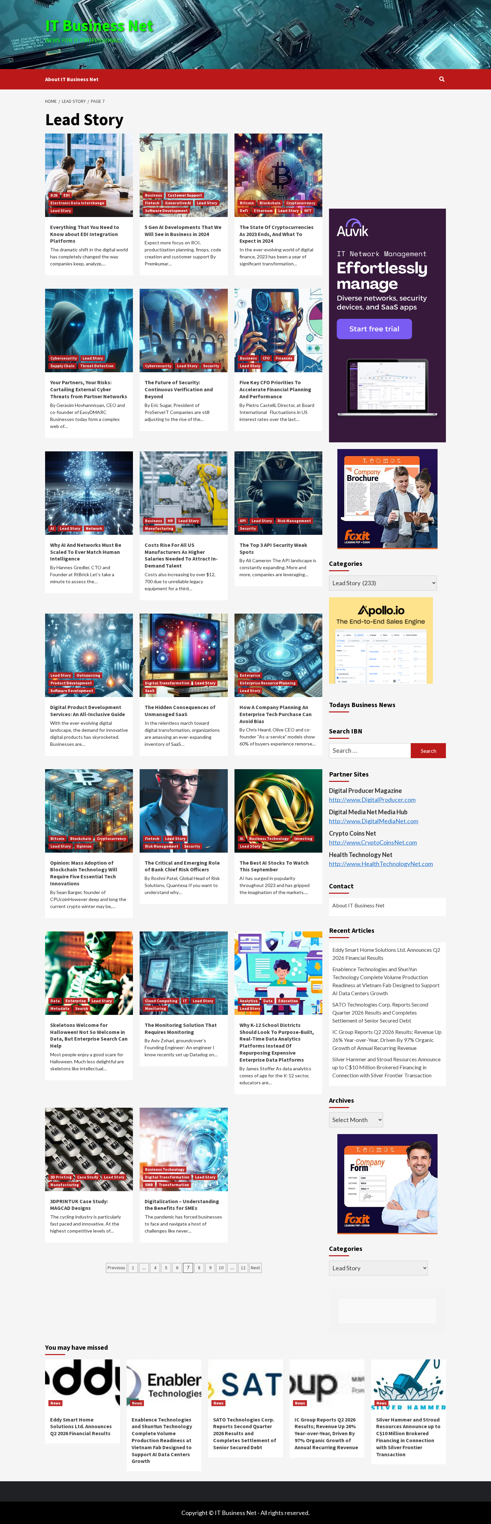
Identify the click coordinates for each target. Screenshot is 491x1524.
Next (255, 1268)
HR (170, 520)
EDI (66, 195)
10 (221, 1268)
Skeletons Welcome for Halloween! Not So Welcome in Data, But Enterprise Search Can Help (89, 1035)
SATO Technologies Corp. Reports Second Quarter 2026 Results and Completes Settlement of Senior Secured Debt (380, 1012)
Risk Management (294, 520)
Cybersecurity (63, 358)
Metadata (59, 1008)
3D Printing (60, 1176)
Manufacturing (159, 528)
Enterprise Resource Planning (268, 682)
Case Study (87, 1176)
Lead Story (60, 210)
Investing (303, 838)
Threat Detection (97, 365)
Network (94, 528)
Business (153, 195)
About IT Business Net (72, 79)
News (55, 1402)
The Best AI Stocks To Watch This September (274, 866)
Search (81, 1008)
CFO (266, 358)
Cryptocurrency (300, 202)
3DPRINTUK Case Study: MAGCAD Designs (79, 1205)
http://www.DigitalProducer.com (372, 799)
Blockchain (270, 202)
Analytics (249, 1000)
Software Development (166, 210)
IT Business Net (99, 25)
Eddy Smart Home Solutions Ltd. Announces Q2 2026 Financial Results (386, 953)
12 (243, 1268)
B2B (54, 195)
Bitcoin (247, 202)
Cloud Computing (161, 1000)
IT (185, 1000)
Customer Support (185, 195)
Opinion (84, 846)
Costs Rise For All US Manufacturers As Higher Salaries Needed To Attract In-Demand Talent (181, 555)
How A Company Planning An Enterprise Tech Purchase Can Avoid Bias (275, 714)
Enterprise (250, 675)
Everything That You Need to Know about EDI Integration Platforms (84, 234)
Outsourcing (88, 675)
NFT (308, 210)
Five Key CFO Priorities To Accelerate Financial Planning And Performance (275, 389)
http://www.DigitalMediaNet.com (373, 821)
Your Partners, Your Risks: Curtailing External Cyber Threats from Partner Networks (88, 389)
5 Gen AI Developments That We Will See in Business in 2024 (183, 230)
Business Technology (269, 838)
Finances (284, 358)
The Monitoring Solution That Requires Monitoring (181, 1028)
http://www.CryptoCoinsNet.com (373, 842)
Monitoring (155, 1008)
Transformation (174, 1184)
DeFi (244, 210)
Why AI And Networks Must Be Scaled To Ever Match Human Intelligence (85, 551)
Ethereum (263, 210)
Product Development (71, 682)
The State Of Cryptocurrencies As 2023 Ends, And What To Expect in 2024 (276, 234)
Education (288, 1000)
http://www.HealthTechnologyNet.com (381, 863)
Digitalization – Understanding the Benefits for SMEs (182, 1205)
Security (211, 365)
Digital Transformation (167, 682)
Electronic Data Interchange (77, 202)
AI (52, 528)
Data (55, 1000)
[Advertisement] (312, 33)
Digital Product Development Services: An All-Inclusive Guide (87, 710)
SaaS (149, 690)
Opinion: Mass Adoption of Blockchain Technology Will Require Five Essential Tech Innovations (83, 873)
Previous (116, 1268)
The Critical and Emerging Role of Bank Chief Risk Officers (182, 866)
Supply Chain (62, 365)
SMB (149, 1184)
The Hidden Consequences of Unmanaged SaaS (180, 710)
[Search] (442, 79)
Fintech (152, 202)
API (243, 520)
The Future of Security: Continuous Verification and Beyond (179, 389)
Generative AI (178, 202)
